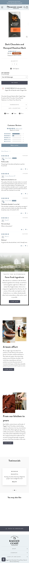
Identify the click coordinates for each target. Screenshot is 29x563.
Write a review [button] (14, 145)
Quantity (14, 61)
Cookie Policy (16, 561)
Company (14, 552)
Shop (14, 548)
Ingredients (14, 104)
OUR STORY (8, 443)
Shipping (9, 55)
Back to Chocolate (15, 528)
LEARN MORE (14, 301)
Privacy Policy (20, 560)
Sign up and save (14, 556)
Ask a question (14, 108)
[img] (5, 156)
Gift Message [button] (5, 72)
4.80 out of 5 (18, 128)
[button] (12, 51)
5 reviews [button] (18, 51)
